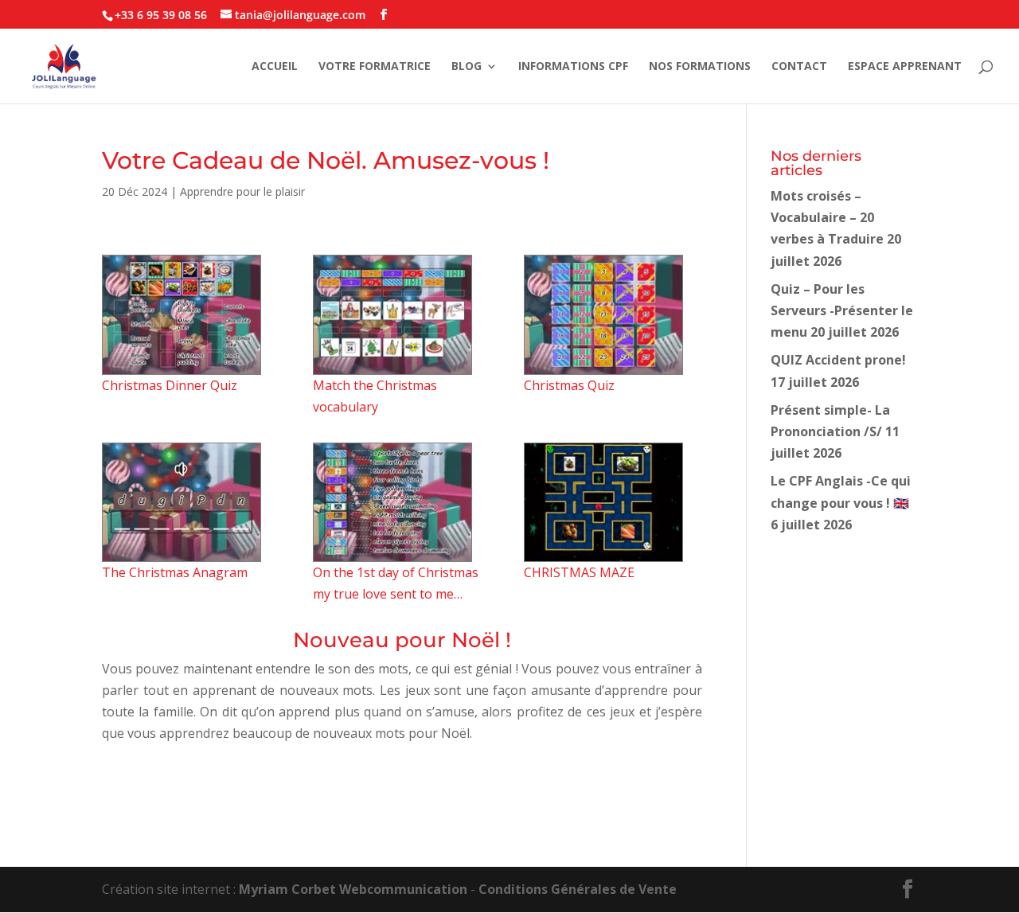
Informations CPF (573, 66)
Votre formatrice (374, 66)
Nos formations (700, 66)
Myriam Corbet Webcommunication (351, 889)
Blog (466, 66)
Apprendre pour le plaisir (242, 191)
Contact (799, 66)
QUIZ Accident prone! (838, 360)
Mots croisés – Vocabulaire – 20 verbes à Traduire (827, 217)
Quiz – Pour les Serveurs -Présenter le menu (842, 310)
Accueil (275, 66)
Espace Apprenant (905, 66)
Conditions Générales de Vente (577, 889)
